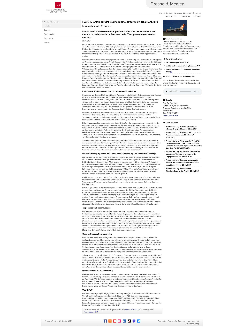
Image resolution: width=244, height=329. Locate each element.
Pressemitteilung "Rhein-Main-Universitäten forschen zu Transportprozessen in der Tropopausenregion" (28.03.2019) (183, 154)
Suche (171, 13)
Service (46, 42)
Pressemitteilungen (51, 22)
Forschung (185, 17)
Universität (171, 17)
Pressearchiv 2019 (91, 312)
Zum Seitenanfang (192, 324)
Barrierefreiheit (193, 321)
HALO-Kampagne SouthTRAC (177, 62)
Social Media (48, 38)
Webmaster (162, 321)
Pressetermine (49, 34)
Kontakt (189, 13)
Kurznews (47, 30)
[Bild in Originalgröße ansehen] (175, 28)
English (198, 13)
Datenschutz (172, 321)
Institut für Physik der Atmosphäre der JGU (183, 66)
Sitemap (179, 13)
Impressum (182, 321)
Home (163, 13)
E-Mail (165, 115)
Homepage (173, 115)
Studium (197, 17)
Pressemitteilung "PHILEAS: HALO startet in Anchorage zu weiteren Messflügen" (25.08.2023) (183, 135)
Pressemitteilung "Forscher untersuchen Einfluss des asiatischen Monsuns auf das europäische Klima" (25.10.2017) (182, 162)
